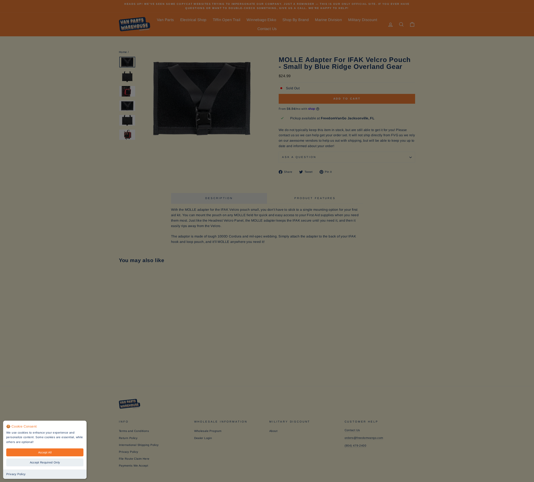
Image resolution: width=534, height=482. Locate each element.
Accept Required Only (45, 462)
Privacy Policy (16, 474)
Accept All (45, 452)
